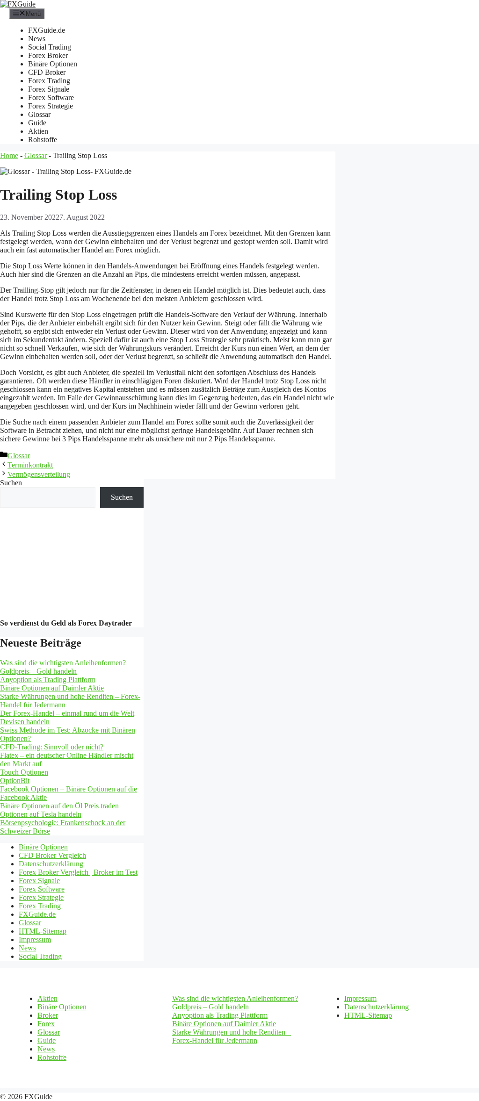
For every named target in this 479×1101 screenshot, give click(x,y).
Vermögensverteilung (38, 474)
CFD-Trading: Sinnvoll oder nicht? (51, 747)
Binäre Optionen (52, 64)
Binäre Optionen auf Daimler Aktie (52, 688)
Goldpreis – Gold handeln (38, 671)
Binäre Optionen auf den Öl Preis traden (59, 806)
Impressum (35, 939)
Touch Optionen (24, 772)
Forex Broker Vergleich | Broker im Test (78, 872)
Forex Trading (49, 81)
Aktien (38, 131)
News (36, 39)
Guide (37, 123)
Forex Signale (48, 89)
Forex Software (51, 97)
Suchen (11, 483)
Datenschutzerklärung (51, 864)
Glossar (39, 114)
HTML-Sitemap (42, 931)
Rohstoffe (42, 140)
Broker (47, 1015)
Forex (46, 1024)
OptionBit (14, 780)
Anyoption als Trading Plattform (47, 680)
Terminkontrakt (30, 465)
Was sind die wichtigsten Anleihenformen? (63, 663)
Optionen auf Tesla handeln (40, 814)
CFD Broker (46, 72)
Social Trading (49, 47)
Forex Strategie (50, 106)
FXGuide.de (46, 30)
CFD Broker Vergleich (52, 855)
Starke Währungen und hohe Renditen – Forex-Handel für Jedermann (231, 1036)
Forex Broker (48, 55)
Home (9, 155)
